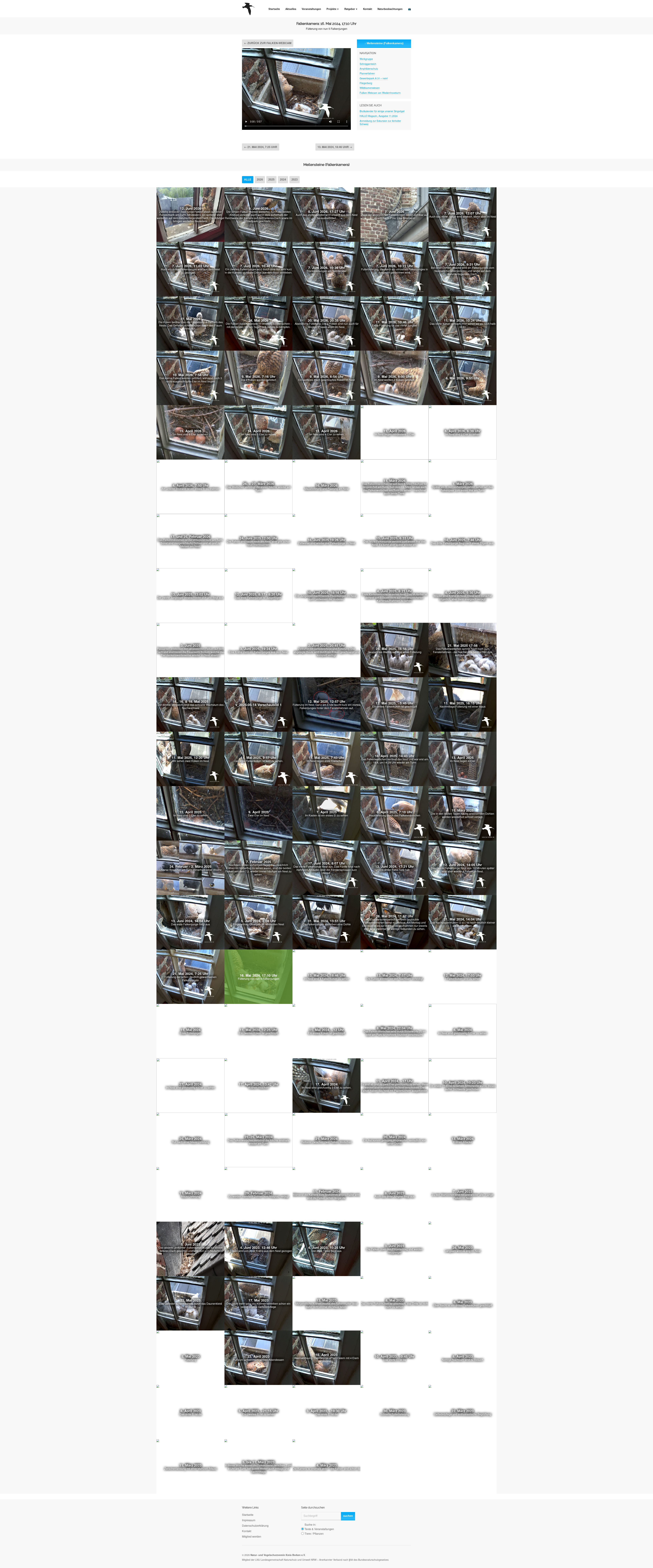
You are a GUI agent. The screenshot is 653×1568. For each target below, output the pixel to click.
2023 (294, 179)
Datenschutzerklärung (255, 1526)
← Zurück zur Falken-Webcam (267, 43)
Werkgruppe (366, 59)
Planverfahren (367, 73)
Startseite (274, 9)
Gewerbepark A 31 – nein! (374, 78)
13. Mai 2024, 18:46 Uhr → (334, 147)
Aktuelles (290, 9)
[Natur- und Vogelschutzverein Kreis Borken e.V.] (248, 9)
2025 (271, 179)
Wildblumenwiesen (370, 87)
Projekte (331, 9)
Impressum (248, 1520)
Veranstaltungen (311, 9)
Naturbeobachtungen (390, 9)
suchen (348, 1515)
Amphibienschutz (369, 68)
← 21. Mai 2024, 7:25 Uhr (260, 147)
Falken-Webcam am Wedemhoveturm (380, 92)
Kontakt (367, 9)
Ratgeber (349, 9)
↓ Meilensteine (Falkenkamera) (384, 43)
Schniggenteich (368, 63)
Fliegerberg (366, 83)
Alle (247, 179)
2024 (283, 179)
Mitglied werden (251, 1536)
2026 (260, 179)
